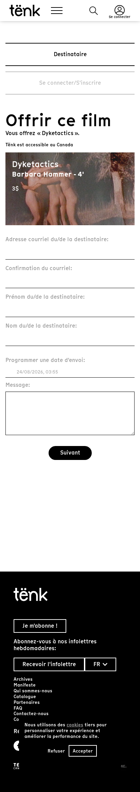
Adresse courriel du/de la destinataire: (57, 239)
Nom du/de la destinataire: (41, 326)
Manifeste (25, 685)
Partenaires (27, 702)
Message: (17, 385)
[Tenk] (70, 594)
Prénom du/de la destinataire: (45, 297)
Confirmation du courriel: (38, 268)
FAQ (18, 708)
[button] (93, 10)
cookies (75, 725)
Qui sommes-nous (33, 691)
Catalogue (25, 696)
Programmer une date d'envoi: (45, 360)
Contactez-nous (31, 713)
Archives (23, 679)
